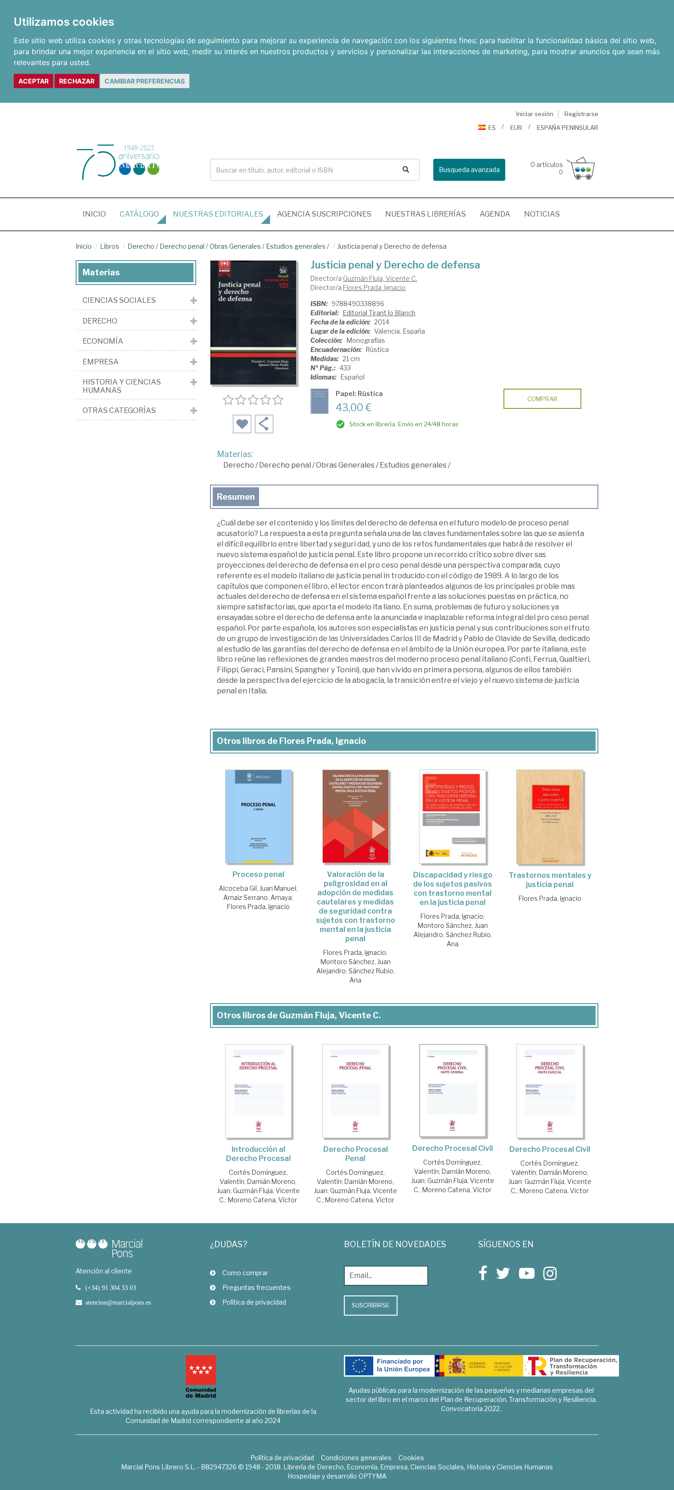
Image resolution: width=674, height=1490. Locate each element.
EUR (516, 127)
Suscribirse (371, 1305)
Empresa (101, 362)
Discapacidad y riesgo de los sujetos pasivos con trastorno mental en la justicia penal (452, 889)
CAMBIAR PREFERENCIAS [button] (145, 81)
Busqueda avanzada (469, 169)
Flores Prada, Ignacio (374, 287)
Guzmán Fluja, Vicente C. (380, 278)
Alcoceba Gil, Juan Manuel (257, 888)
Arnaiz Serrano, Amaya (257, 897)
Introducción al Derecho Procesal (258, 1154)
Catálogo (139, 214)
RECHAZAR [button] (76, 81)
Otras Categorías (119, 411)
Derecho (141, 246)
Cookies (411, 1458)
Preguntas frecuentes (256, 1287)
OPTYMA (373, 1476)
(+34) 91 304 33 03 (110, 1287)
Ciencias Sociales (119, 300)
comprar (542, 398)
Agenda (495, 214)
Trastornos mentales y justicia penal (549, 880)
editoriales (218, 214)
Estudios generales (296, 246)
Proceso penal (258, 874)
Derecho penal (182, 246)
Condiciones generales (356, 1458)
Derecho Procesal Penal (355, 1154)
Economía (103, 341)
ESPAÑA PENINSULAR (567, 127)
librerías (425, 214)
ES (492, 127)
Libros (109, 246)
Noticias (542, 214)
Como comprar (245, 1273)
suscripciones (324, 214)
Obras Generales (235, 246)
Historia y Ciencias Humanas (122, 386)
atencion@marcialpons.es (118, 1302)
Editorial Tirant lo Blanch (379, 313)
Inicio (98, 213)
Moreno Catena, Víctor (262, 1200)
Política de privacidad (254, 1302)
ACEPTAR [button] (33, 81)
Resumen (236, 497)
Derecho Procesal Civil (452, 1148)
